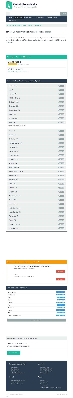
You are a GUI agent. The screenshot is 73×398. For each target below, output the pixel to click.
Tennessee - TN (36, 216)
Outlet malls (14, 367)
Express (36, 302)
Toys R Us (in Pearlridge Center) (17, 125)
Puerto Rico (36, 200)
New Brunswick (36, 167)
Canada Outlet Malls (46, 369)
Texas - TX (36, 220)
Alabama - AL (36, 86)
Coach (36, 310)
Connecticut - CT (36, 110)
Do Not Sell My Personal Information (51, 387)
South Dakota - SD (36, 212)
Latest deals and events (18, 373)
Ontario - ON (36, 188)
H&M (36, 305)
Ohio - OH (36, 184)
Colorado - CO (36, 106)
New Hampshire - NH (36, 171)
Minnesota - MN (36, 151)
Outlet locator (15, 371)
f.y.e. (36, 297)
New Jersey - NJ (36, 175)
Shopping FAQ (15, 382)
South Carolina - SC (36, 208)
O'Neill (36, 300)
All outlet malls (44, 373)
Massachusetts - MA (36, 143)
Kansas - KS (36, 135)
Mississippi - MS (36, 155)
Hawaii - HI (36, 122)
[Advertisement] (38, 49)
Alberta (36, 90)
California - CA (36, 102)
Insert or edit (44, 382)
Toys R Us (36, 307)
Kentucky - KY (36, 139)
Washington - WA (36, 224)
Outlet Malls (28, 17)
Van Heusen (36, 295)
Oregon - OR (36, 192)
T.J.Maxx (36, 313)
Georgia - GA (36, 118)
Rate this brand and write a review (17, 71)
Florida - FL (36, 114)
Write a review (13, 352)
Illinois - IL (36, 131)
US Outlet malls (44, 367)
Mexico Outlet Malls (46, 371)
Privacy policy (44, 384)
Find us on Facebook (17, 384)
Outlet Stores (18, 17)
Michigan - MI (36, 147)
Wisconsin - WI (36, 228)
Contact (42, 380)
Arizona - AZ (36, 94)
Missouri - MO (36, 159)
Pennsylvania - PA (36, 196)
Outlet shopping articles (18, 380)
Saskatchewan (36, 204)
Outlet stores (15, 369)
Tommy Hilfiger (36, 292)
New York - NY (36, 179)
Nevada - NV (36, 163)
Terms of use (44, 386)
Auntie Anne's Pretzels (36, 315)
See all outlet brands (36, 320)
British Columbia (36, 98)
